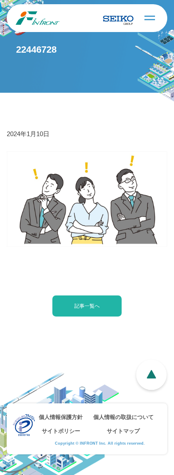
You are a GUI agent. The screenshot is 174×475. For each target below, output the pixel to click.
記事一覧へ (87, 306)
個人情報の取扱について (123, 417)
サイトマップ (123, 431)
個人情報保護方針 (61, 417)
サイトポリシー (61, 431)
